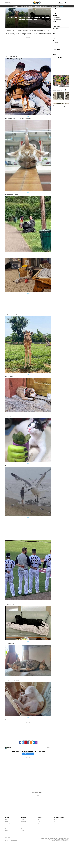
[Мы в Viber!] (15, 840)
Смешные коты (57, 17)
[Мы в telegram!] (7, 840)
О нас (38, 819)
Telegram (55, 821)
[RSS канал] (16, 840)
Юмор (54, 33)
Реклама (39, 821)
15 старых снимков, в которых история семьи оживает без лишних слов (60, 107)
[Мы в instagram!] (11, 840)
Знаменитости (56, 28)
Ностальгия (55, 47)
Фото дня (55, 13)
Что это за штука (56, 49)
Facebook (55, 819)
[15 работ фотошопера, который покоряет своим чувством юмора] (61, 81)
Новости (54, 8)
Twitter (55, 823)
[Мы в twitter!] (9, 840)
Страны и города (56, 26)
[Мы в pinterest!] (13, 840)
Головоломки (23, 819)
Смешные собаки (57, 19)
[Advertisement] (28, 46)
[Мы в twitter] (10, 3)
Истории (6, 821)
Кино (54, 40)
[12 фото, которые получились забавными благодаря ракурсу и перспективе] (36, 742)
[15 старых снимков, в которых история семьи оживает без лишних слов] (61, 98)
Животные (55, 15)
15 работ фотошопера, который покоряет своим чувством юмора (60, 89)
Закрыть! (61, 6)
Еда (5, 832)
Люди (54, 31)
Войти (60, 2)
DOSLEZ (7, 838)
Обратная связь (40, 823)
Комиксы (55, 44)
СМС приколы (55, 10)
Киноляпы (56, 42)
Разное (54, 54)
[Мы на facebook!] (6, 3)
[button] (20, 742)
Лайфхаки (55, 38)
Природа (54, 21)
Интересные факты (57, 35)
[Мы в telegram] (8, 3)
